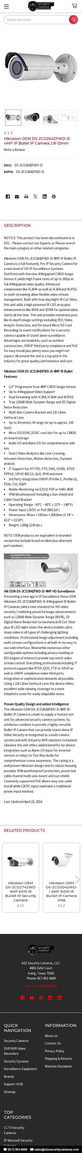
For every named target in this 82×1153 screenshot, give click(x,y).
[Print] (26, 197)
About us (51, 1036)
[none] (41, 67)
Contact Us (53, 1043)
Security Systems (16, 1061)
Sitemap (9, 1092)
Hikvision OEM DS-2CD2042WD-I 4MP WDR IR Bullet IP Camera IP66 (61, 891)
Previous (4, 880)
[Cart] (75, 6)
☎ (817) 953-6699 (15, 1149)
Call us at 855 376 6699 (41, 986)
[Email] (17, 197)
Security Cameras (16, 1041)
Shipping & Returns (58, 1058)
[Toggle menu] (6, 6)
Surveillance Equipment (20, 1069)
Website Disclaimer (58, 1066)
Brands (9, 1076)
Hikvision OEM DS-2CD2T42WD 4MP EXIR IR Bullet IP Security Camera (20, 891)
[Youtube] (32, 998)
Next (77, 880)
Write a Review (14, 149)
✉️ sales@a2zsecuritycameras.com (54, 1149)
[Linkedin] (45, 197)
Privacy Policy (54, 1051)
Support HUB (13, 1084)
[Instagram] (50, 998)
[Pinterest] (54, 197)
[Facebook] (8, 197)
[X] (35, 197)
